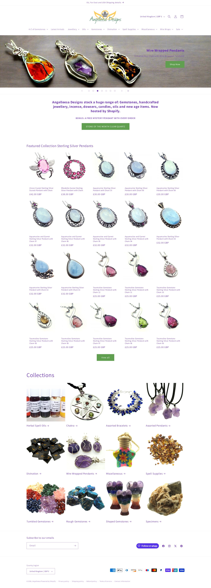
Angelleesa (36, 581)
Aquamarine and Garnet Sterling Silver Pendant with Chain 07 (41, 239)
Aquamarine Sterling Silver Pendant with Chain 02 (40, 288)
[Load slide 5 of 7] (106, 91)
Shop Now (175, 64)
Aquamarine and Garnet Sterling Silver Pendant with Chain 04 (136, 239)
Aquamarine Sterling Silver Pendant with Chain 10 (104, 189)
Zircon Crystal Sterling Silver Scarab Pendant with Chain (41, 189)
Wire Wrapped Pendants (80, 473)
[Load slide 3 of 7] (97, 91)
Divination (32, 473)
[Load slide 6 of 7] (110, 91)
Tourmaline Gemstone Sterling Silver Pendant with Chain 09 (41, 341)
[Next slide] (122, 91)
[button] (38, 29)
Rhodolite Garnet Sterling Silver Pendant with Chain (72, 189)
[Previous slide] (82, 91)
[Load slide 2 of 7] (93, 91)
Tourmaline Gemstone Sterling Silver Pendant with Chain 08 (73, 341)
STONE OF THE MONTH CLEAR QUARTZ (105, 126)
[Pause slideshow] (129, 91)
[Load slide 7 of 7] (115, 91)
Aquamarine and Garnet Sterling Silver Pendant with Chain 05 (105, 239)
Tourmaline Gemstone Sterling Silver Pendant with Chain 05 (168, 341)
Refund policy (92, 581)
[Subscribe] (75, 545)
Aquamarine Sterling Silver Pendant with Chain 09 (136, 189)
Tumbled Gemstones (38, 521)
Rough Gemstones (76, 521)
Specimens (152, 521)
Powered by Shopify (48, 581)
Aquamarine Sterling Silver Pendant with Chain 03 (168, 237)
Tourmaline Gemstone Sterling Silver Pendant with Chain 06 (136, 341)
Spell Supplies (154, 473)
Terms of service (106, 581)
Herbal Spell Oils (36, 425)
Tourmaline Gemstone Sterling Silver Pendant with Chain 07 (105, 341)
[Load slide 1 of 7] (89, 91)
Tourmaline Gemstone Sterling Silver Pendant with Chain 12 (105, 290)
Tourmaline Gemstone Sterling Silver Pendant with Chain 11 (136, 290)
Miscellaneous (114, 473)
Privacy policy (64, 581)
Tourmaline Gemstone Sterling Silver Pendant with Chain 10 (168, 290)
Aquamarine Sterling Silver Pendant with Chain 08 (168, 189)
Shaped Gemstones (117, 521)
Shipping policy (78, 581)
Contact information (122, 581)
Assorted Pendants (156, 425)
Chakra (70, 425)
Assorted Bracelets (117, 425)
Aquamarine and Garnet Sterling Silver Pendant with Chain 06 (73, 239)
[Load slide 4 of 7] (102, 91)
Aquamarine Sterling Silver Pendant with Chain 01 (72, 288)
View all (105, 357)
